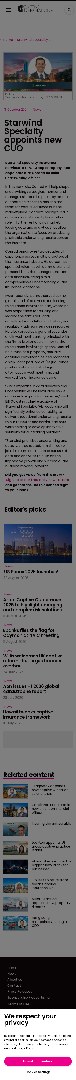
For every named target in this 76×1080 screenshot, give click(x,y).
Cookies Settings (38, 1072)
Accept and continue (38, 1061)
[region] (38, 1044)
